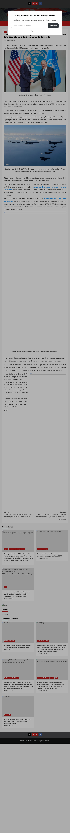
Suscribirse (53, 25)
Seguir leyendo (35, 31)
